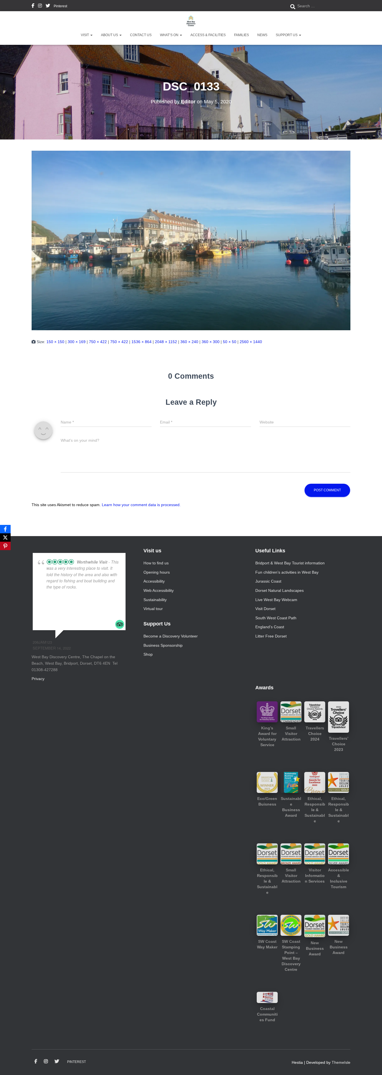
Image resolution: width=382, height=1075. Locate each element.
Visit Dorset (265, 608)
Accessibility (154, 581)
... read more (89, 587)
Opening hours (156, 572)
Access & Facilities (208, 35)
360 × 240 (189, 341)
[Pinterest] (5, 546)
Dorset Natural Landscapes (279, 590)
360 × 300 (211, 341)
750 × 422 (98, 341)
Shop (148, 654)
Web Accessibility (158, 590)
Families (241, 35)
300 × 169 (77, 341)
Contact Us (141, 35)
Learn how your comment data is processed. (141, 504)
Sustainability (155, 599)
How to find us (156, 563)
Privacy (38, 678)
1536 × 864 (141, 341)
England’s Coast (269, 627)
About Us (110, 35)
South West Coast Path (275, 618)
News (262, 35)
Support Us (287, 35)
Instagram (40, 6)
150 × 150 (55, 341)
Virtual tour (153, 608)
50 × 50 (229, 341)
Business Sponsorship (163, 645)
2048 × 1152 (166, 341)
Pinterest (60, 6)
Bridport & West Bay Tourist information (290, 563)
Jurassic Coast (268, 581)
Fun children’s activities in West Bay (287, 572)
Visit (85, 35)
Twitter (48, 6)
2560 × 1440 (251, 341)
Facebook (33, 6)
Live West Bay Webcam (276, 599)
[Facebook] (5, 529)
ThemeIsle (341, 1062)
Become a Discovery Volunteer (170, 636)
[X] (5, 537)
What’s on (169, 35)
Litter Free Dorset (271, 636)
